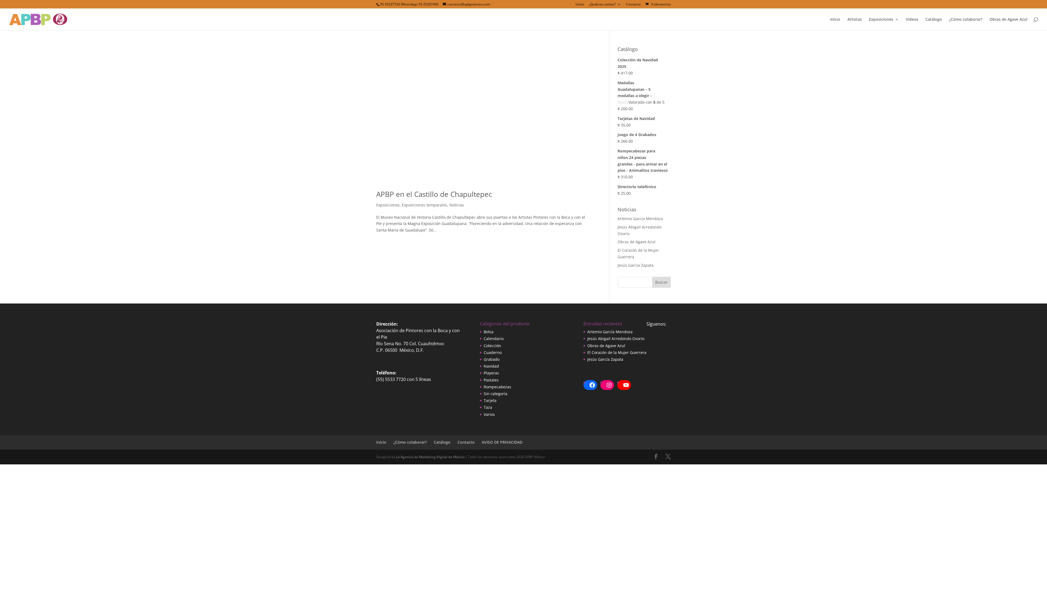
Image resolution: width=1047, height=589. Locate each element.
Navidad (491, 366)
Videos (912, 19)
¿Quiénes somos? (602, 5)
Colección (492, 345)
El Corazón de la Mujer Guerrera (616, 352)
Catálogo (933, 19)
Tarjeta (490, 400)
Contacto (633, 5)
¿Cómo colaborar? (965, 19)
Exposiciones (881, 19)
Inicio (580, 5)
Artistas (854, 19)
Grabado (492, 359)
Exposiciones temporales (424, 205)
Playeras (491, 372)
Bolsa (489, 331)
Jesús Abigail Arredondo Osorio (615, 338)
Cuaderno (493, 352)
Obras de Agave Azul (1008, 19)
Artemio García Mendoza (640, 218)
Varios (489, 414)
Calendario (494, 338)
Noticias (456, 205)
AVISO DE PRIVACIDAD (502, 442)
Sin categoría (495, 393)
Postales (491, 380)
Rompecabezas (497, 386)
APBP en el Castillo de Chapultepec (434, 194)
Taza (488, 407)
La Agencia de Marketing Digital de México (430, 457)
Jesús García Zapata (636, 265)
